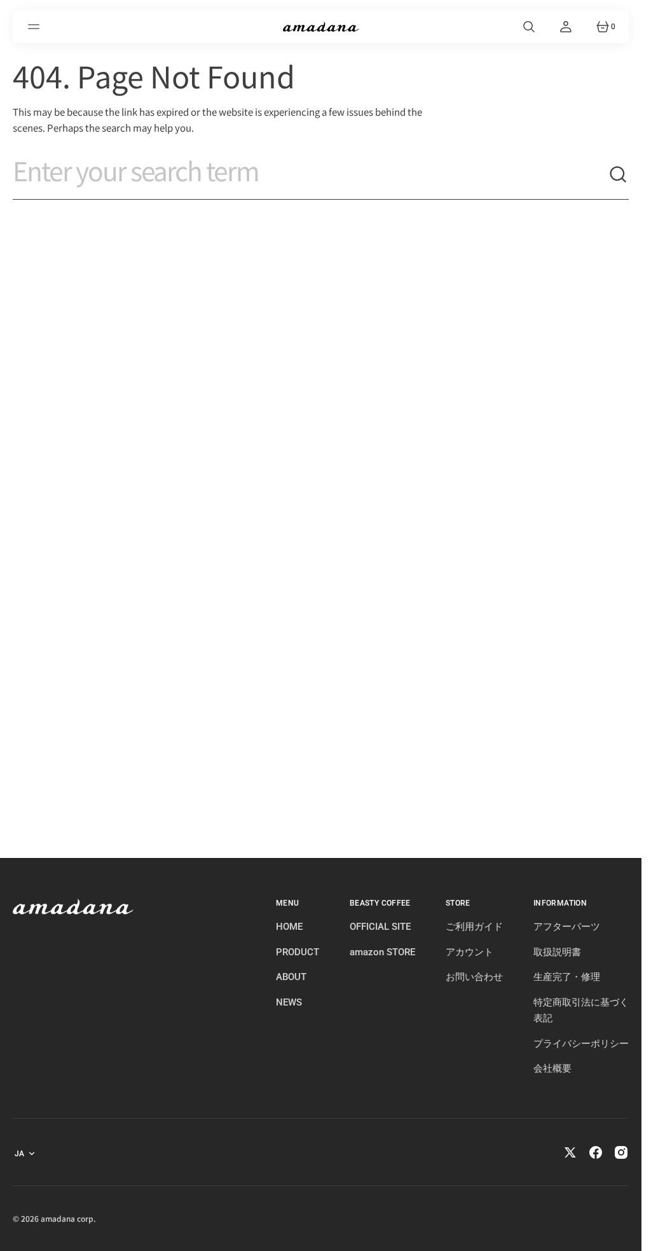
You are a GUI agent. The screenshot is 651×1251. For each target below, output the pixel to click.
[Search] (618, 175)
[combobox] (310, 175)
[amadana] (321, 27)
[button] (35, 26)
